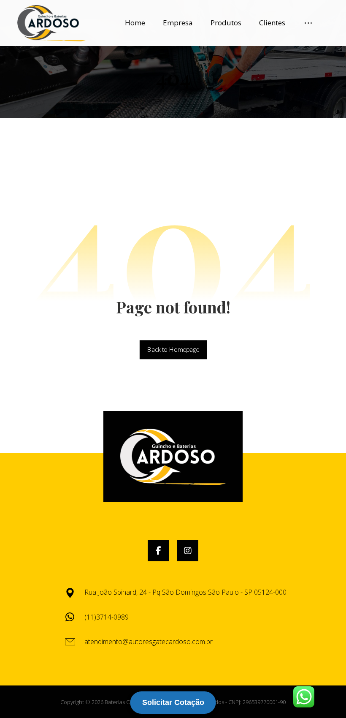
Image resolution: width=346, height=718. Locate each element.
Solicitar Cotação (173, 702)
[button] (158, 550)
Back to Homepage (173, 349)
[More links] (308, 23)
